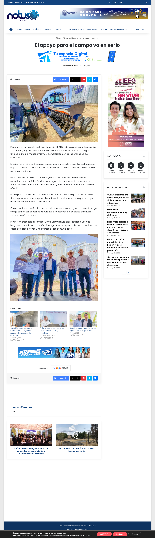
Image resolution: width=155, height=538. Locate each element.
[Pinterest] (83, 79)
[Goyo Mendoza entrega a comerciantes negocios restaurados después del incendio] (24, 319)
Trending (139, 29)
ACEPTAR (104, 534)
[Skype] (89, 79)
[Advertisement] (54, 392)
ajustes (88, 535)
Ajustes (135, 534)
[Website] (14, 411)
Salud (104, 29)
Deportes (92, 29)
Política (37, 29)
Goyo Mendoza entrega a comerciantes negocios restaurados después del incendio (21, 332)
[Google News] (61, 368)
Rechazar (120, 534)
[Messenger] (95, 79)
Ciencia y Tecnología (34, 2)
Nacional (61, 29)
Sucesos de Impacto (120, 29)
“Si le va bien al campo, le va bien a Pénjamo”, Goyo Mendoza (52, 330)
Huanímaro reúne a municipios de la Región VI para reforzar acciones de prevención (117, 245)
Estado (48, 29)
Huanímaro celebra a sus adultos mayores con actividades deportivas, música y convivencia (117, 227)
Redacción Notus (71, 66)
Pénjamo (66, 38)
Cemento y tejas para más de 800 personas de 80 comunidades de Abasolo (118, 261)
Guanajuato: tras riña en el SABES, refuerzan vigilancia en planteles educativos (118, 198)
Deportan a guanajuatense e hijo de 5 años (117, 212)
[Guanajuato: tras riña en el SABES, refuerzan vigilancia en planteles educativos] (138, 198)
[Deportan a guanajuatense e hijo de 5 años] (138, 213)
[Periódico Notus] (23, 15)
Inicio (59, 38)
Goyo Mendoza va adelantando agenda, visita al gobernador (83, 329)
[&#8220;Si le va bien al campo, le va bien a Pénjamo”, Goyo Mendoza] (53, 319)
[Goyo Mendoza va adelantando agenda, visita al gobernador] (83, 319)
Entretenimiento (15, 2)
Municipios (22, 29)
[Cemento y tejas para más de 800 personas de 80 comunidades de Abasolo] (138, 260)
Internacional (76, 29)
